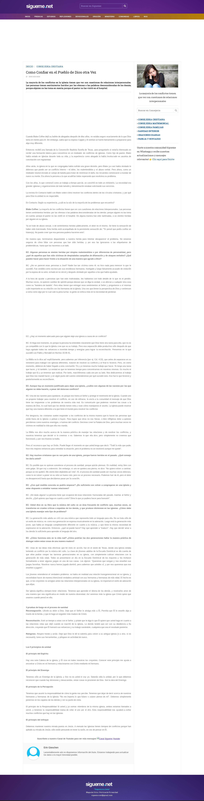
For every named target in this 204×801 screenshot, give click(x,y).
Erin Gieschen (34, 77)
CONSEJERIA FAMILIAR (150, 127)
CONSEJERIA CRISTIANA (49, 66)
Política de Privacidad (108, 792)
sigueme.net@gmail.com (102, 795)
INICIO (29, 66)
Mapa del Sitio (92, 792)
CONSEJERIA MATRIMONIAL (153, 123)
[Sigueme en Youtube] (108, 739)
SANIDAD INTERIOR (148, 131)
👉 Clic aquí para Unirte (161, 159)
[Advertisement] (102, 39)
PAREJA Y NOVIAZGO (149, 138)
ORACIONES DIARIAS (149, 135)
